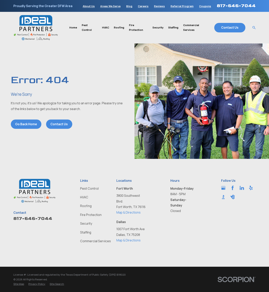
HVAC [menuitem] (105, 27)
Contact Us (229, 27)
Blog (129, 6)
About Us (89, 6)
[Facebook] (232, 188)
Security (86, 223)
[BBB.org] (223, 197)
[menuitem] (18, 284)
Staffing (85, 232)
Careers (143, 6)
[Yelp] (251, 188)
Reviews (159, 6)
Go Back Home (26, 124)
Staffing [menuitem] (173, 27)
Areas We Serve (110, 6)
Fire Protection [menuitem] (136, 27)
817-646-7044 (236, 5)
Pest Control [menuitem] (87, 27)
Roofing (86, 206)
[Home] (35, 28)
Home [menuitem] (73, 27)
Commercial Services (95, 241)
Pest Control (89, 188)
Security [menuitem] (157, 27)
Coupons (205, 6)
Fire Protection (91, 215)
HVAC (84, 197)
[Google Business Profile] (223, 188)
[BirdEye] (232, 197)
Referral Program (182, 6)
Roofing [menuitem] (119, 27)
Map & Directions (128, 212)
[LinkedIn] (242, 188)
